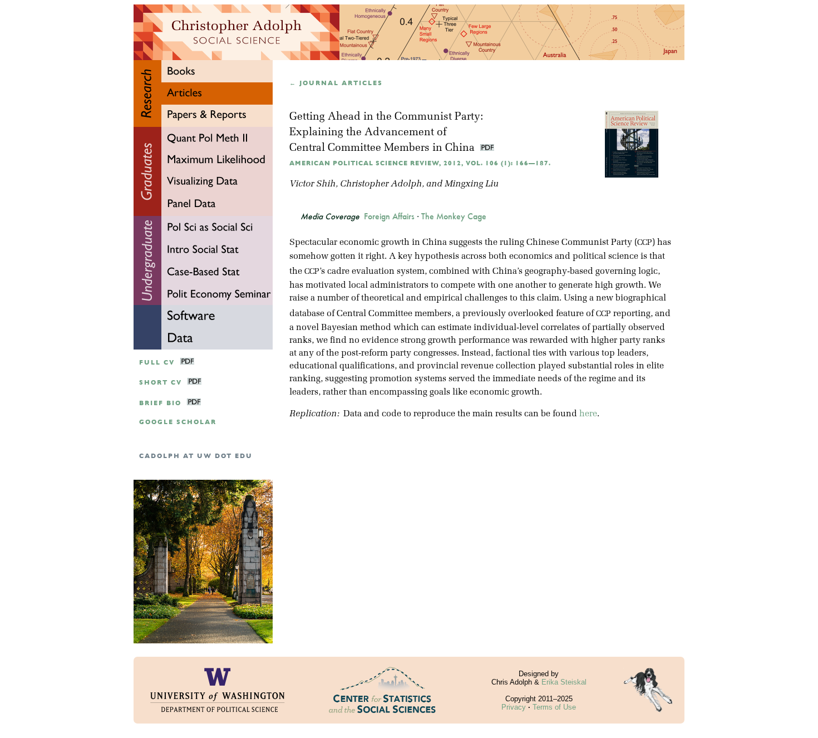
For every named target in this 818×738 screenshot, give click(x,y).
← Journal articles (336, 83)
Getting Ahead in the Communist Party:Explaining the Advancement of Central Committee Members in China (386, 133)
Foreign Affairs (389, 216)
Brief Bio (160, 403)
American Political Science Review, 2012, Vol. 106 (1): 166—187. (420, 163)
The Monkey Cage (453, 216)
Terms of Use (554, 707)
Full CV (157, 362)
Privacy (513, 707)
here (588, 414)
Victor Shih (312, 184)
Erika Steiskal (564, 682)
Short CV (160, 382)
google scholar (177, 422)
